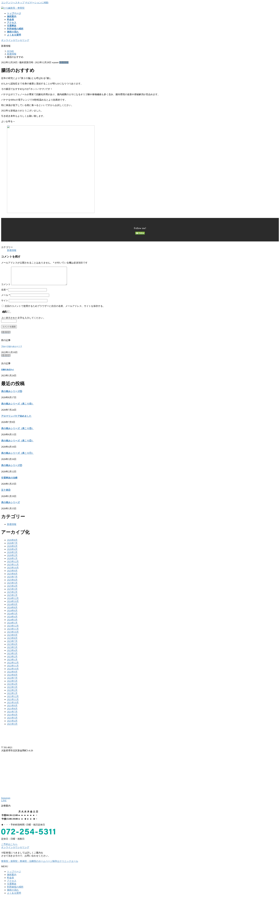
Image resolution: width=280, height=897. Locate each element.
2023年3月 (12, 653)
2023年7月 (12, 641)
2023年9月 (12, 635)
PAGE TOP (271, 867)
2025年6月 (12, 580)
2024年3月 (12, 619)
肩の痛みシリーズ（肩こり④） (17, 403)
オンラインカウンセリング (15, 40)
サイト (4, 300)
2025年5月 (12, 583)
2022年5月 (12, 681)
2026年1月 (12, 558)
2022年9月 (12, 672)
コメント (5, 284)
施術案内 (11, 874)
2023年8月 (12, 638)
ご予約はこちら (9, 844)
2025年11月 (13, 564)
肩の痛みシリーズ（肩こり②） (17, 440)
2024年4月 (12, 616)
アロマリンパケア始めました (16, 416)
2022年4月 (12, 684)
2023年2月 (12, 656)
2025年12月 (13, 561)
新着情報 (64, 62)
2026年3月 (12, 552)
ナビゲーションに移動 (36, 2)
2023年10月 (13, 632)
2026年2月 (12, 555)
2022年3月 (12, 687)
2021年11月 (13, 699)
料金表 (10, 877)
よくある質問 (14, 893)
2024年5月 (12, 613)
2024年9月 (12, 604)
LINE (4, 800)
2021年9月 (12, 705)
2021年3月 (12, 724)
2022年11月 (13, 665)
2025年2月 (12, 592)
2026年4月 (12, 549)
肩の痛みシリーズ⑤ (11, 391)
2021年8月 (12, 708)
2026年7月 (12, 543)
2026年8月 (12, 540)
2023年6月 (12, 644)
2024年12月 (13, 598)
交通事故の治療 (9, 477)
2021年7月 (12, 711)
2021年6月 (12, 715)
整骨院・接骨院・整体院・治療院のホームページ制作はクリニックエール (39, 861)
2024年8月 (12, 607)
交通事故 (11, 884)
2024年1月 (12, 623)
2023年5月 (12, 647)
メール (5, 295)
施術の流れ (13, 890)
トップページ (14, 871)
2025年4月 (12, 586)
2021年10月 (13, 702)
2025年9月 (12, 570)
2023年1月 (12, 659)
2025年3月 (12, 589)
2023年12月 (13, 626)
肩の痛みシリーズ (10, 502)
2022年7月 (12, 678)
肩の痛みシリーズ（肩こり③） (17, 428)
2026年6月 (12, 546)
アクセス (11, 880)
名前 (4, 289)
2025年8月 (12, 574)
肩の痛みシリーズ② (11, 465)
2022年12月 (13, 662)
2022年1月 (12, 693)
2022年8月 (12, 675)
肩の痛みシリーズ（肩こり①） (17, 453)
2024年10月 (13, 601)
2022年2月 (12, 690)
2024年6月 (12, 610)
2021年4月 (12, 721)
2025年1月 (12, 595)
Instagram (5, 798)
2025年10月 (13, 567)
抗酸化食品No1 (7, 369)
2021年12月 (13, 696)
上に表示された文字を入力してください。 (23, 318)
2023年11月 (13, 629)
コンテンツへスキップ (12, 2)
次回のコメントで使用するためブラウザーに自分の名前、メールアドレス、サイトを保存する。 (55, 306)
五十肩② (5, 490)
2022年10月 (13, 669)
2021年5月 (12, 718)
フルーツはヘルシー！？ (11, 346)
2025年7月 (12, 577)
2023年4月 (12, 650)
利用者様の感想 (15, 887)
